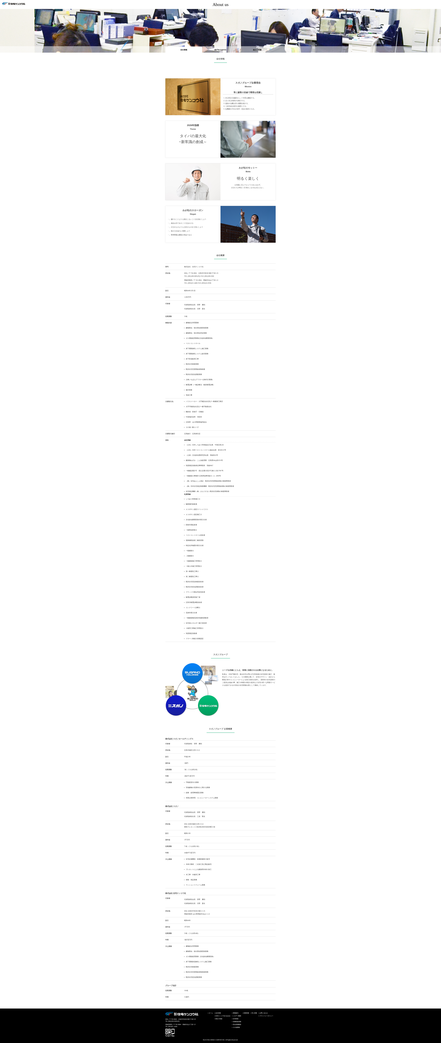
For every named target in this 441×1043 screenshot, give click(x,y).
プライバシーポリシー (266, 1016)
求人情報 (254, 1013)
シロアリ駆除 (237, 1016)
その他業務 (236, 1027)
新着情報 (246, 1013)
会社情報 (183, 49)
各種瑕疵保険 (237, 1022)
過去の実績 (257, 49)
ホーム (211, 1013)
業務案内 (235, 1013)
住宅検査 (235, 1019)
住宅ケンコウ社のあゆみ (222, 1016)
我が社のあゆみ (220, 49)
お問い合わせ (263, 1013)
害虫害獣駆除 (237, 1024)
